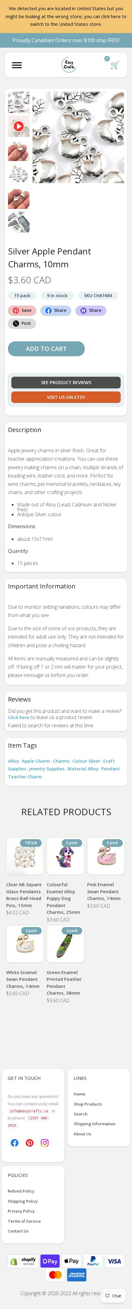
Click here (18, 717)
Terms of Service (24, 1221)
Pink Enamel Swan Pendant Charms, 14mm (104, 891)
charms (61, 761)
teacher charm (25, 776)
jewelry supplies (47, 768)
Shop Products (88, 1104)
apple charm (36, 761)
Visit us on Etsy (66, 397)
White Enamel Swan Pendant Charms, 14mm (23, 979)
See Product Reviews (66, 382)
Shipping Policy (23, 1201)
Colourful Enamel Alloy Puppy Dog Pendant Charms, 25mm (63, 898)
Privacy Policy (21, 1211)
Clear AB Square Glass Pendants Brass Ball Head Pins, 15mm (24, 894)
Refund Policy (21, 1191)
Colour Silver (86, 761)
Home (79, 1094)
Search (80, 1114)
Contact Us (18, 1231)
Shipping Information (94, 1123)
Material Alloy (83, 768)
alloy (13, 761)
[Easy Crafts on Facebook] (14, 1142)
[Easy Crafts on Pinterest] (30, 1142)
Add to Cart (46, 348)
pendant (110, 768)
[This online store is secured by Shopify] (23, 1261)
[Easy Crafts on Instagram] (45, 1142)
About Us (82, 1134)
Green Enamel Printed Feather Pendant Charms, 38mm (64, 982)
